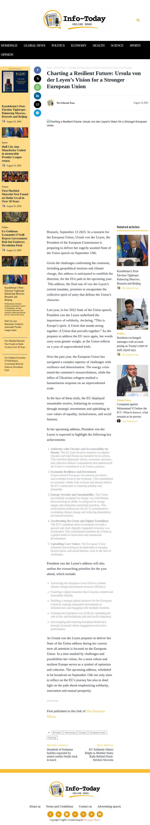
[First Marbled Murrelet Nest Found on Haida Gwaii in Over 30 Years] (15, 217)
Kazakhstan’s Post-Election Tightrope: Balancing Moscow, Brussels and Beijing (14, 111)
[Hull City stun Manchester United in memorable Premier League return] (15, 176)
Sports (5, 142)
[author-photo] (4, 121)
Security (52, 737)
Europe (82, 732)
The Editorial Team (66, 103)
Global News (60, 67)
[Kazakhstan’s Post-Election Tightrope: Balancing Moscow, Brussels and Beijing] (15, 132)
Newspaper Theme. (92, 820)
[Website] (91, 814)
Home (49, 67)
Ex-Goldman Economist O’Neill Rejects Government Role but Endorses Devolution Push (14, 238)
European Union (98, 732)
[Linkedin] (37, 96)
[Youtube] (100, 814)
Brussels (57, 732)
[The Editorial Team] (51, 103)
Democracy (70, 732)
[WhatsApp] (37, 87)
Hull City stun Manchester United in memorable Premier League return (14, 153)
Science (5, 187)
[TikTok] (75, 814)
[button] (138, 20)
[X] (37, 78)
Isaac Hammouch (129, 421)
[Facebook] (37, 70)
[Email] (37, 104)
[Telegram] (37, 113)
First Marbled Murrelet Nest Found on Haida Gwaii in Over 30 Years (15, 344)
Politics (5, 227)
